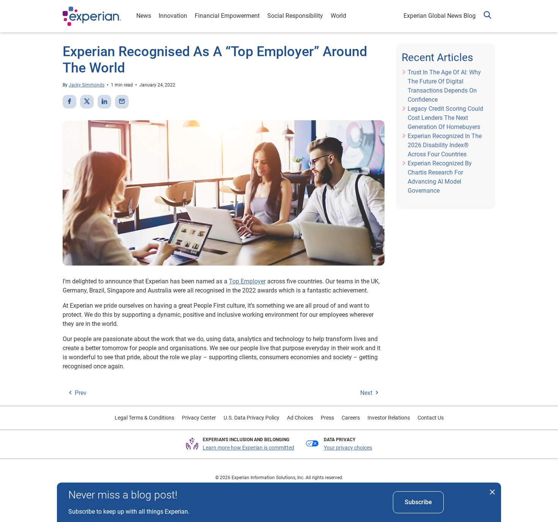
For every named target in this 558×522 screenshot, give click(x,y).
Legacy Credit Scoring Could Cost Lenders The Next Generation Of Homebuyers (445, 117)
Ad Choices (300, 418)
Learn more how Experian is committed (248, 448)
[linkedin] (104, 101)
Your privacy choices (348, 448)
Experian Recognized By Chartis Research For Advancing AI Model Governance (440, 177)
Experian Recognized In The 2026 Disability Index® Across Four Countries (445, 145)
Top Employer (247, 281)
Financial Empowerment (227, 15)
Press (327, 418)
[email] (122, 101)
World (338, 15)
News (143, 15)
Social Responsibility (295, 15)
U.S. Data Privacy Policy (251, 418)
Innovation (173, 15)
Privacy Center (199, 418)
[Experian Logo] (92, 16)
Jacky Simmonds (86, 85)
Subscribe (418, 502)
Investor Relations (388, 418)
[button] (487, 16)
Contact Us (431, 418)
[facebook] (69, 101)
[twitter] (87, 101)
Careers (351, 418)
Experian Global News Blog (440, 15)
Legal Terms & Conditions (144, 418)
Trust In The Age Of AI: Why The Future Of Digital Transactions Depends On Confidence (444, 86)
